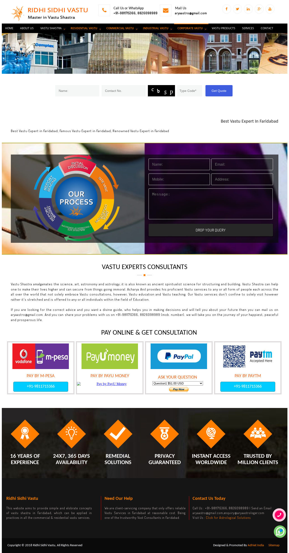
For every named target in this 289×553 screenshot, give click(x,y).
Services (248, 28)
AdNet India (256, 545)
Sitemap (274, 545)
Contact (267, 28)
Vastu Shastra (51, 28)
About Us (27, 28)
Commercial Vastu (120, 28)
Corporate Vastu (190, 28)
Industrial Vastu (155, 28)
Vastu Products (223, 28)
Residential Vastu (84, 28)
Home (9, 28)
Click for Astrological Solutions (228, 518)
